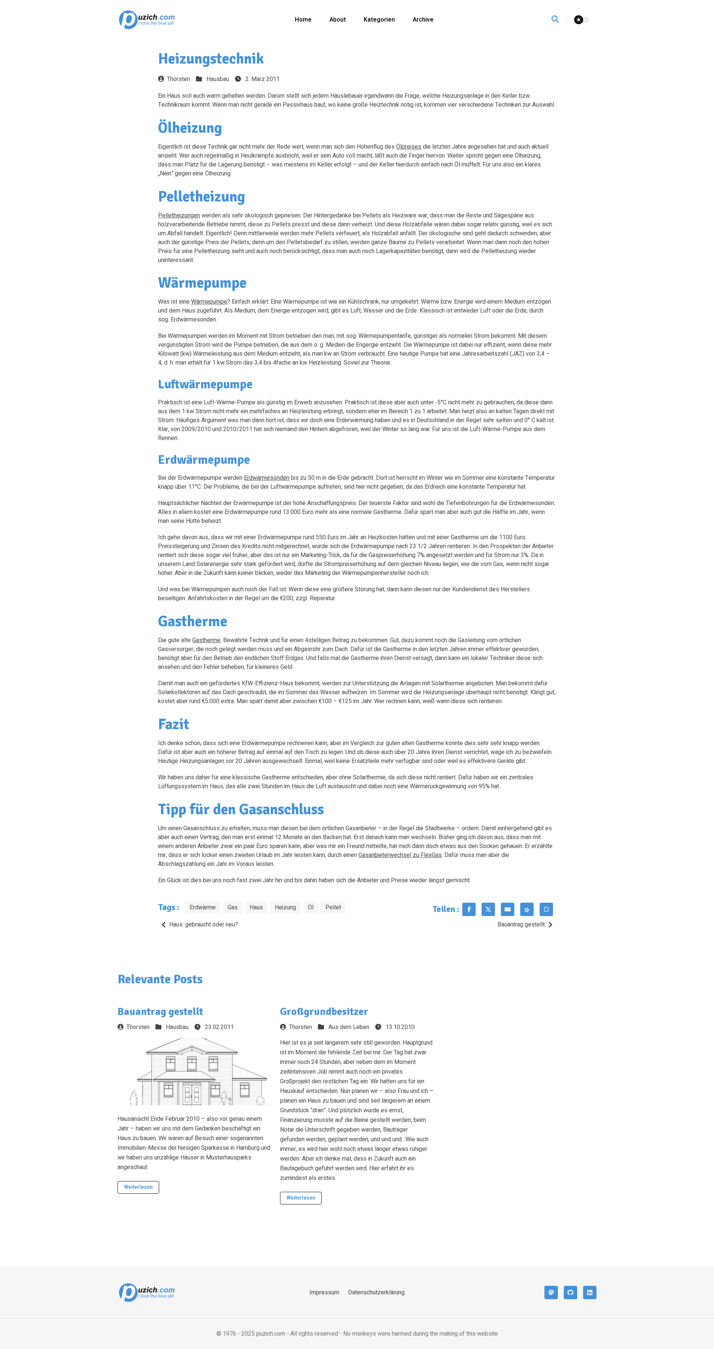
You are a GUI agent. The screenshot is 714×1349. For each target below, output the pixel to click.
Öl (310, 907)
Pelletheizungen (179, 215)
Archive (423, 19)
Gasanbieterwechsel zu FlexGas (400, 855)
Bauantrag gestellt (521, 924)
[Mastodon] (551, 1292)
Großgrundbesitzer (324, 1011)
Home (303, 19)
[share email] (507, 909)
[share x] (488, 909)
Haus (256, 907)
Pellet (333, 907)
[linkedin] (589, 1292)
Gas (233, 907)
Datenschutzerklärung (376, 1292)
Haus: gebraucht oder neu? (203, 924)
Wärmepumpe (209, 301)
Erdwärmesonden (266, 477)
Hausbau (217, 79)
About (337, 19)
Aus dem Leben (348, 1027)
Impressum (324, 1292)
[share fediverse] (527, 909)
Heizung (285, 907)
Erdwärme (203, 907)
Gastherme (206, 640)
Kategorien (379, 19)
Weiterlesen (138, 1187)
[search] (559, 19)
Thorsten (178, 79)
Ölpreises (408, 146)
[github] (570, 1292)
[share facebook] (469, 909)
